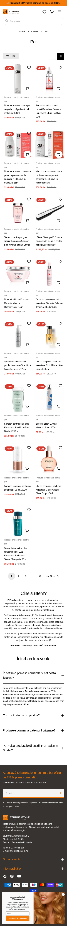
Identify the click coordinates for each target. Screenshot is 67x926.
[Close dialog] (63, 894)
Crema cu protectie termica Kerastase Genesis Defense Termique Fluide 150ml (49, 303)
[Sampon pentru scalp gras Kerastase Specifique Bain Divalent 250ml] (18, 397)
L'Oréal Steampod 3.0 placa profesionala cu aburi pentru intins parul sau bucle (49, 241)
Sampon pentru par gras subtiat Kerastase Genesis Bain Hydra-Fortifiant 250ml (17, 241)
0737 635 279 (17, 848)
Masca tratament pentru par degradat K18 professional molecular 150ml (17, 109)
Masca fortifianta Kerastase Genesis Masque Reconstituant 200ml (17, 303)
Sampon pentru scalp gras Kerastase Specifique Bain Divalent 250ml (16, 427)
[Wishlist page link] (44, 12)
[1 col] (52, 56)
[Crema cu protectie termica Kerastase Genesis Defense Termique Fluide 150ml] (49, 273)
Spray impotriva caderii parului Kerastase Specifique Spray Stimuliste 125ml (17, 365)
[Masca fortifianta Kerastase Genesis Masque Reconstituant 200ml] (18, 273)
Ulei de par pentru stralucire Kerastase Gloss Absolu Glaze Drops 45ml (48, 490)
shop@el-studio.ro (19, 851)
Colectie (34, 31)
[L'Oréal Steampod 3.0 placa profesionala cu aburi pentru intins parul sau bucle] (49, 211)
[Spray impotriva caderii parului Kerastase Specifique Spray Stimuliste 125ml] (18, 335)
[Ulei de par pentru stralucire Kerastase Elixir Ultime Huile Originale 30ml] (49, 335)
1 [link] (11, 576)
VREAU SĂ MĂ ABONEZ (17, 919)
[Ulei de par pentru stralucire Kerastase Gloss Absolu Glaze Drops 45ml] (49, 459)
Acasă (22, 31)
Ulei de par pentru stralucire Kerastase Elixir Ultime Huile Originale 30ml (49, 365)
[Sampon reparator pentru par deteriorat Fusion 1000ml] (18, 459)
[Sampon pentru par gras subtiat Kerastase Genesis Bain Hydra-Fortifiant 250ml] (18, 211)
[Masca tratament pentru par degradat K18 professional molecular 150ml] (18, 79)
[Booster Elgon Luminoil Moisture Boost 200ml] (49, 397)
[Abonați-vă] (60, 793)
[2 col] (60, 56)
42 (40, 576)
